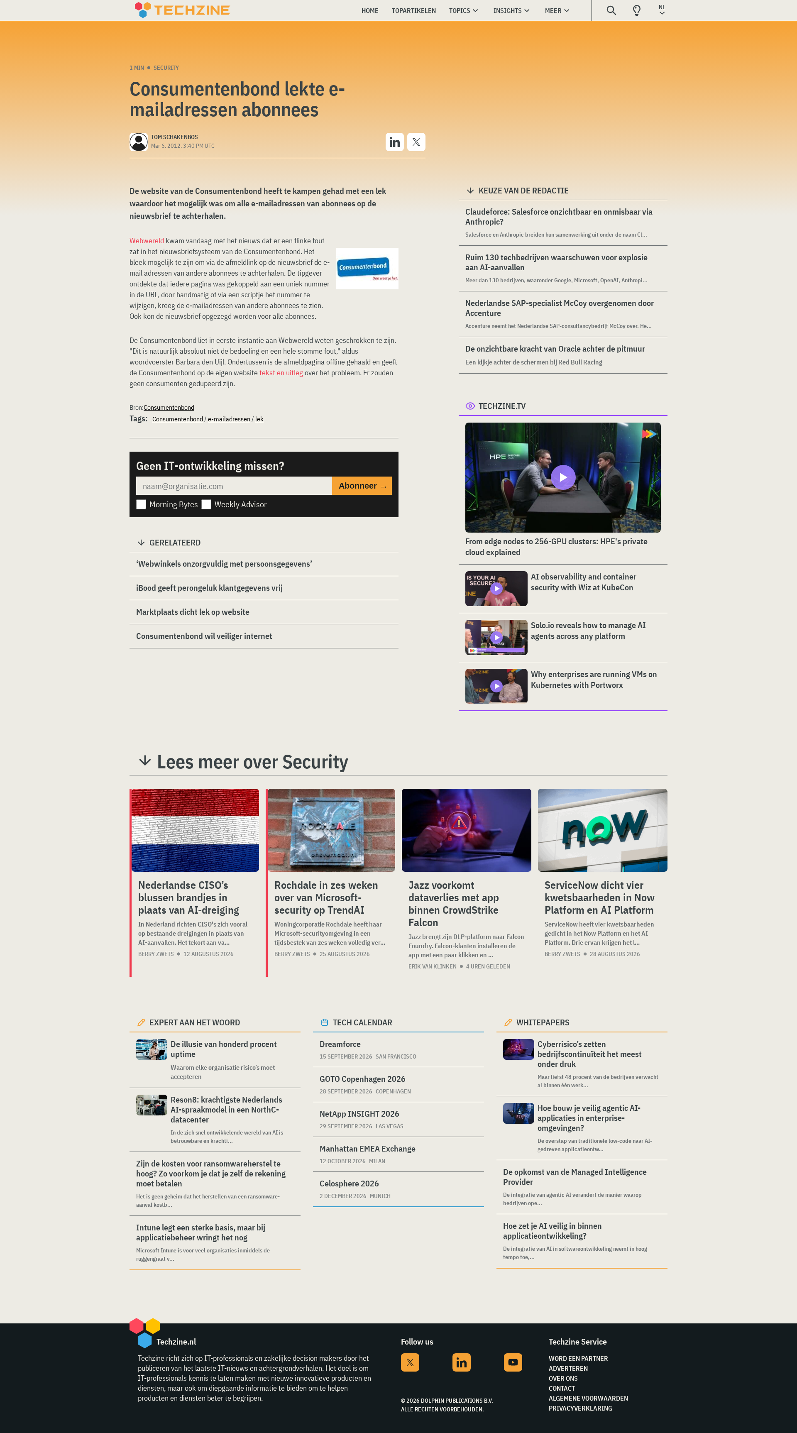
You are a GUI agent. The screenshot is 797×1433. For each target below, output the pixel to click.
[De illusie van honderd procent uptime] (151, 1060)
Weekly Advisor (241, 504)
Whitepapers (543, 1022)
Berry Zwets (156, 954)
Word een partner (578, 1358)
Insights (508, 10)
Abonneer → (363, 485)
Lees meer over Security (252, 761)
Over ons (563, 1378)
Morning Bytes (173, 504)
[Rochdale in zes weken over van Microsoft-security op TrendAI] (331, 830)
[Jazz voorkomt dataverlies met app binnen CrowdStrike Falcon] (466, 830)
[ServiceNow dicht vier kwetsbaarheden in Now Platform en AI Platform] (602, 830)
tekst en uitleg (281, 372)
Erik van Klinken (432, 966)
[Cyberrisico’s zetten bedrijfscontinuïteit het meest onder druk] (518, 1064)
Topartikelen (414, 10)
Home (370, 10)
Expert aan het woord (194, 1022)
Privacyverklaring (580, 1408)
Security (166, 67)
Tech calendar (362, 1022)
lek (259, 419)
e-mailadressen (229, 419)
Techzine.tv (502, 405)
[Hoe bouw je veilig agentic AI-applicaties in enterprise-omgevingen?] (518, 1128)
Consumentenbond (169, 407)
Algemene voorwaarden (588, 1398)
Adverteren (568, 1368)
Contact (562, 1388)
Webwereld (147, 240)
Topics (459, 10)
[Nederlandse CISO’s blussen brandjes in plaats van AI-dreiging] (195, 830)
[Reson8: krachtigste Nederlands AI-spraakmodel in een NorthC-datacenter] (151, 1120)
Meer (553, 10)
